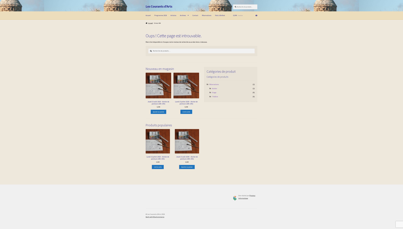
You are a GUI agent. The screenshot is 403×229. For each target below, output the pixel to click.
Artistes (173, 15)
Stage (214, 92)
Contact (195, 15)
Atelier (214, 88)
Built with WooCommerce (155, 217)
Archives (183, 15)
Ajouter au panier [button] (158, 112)
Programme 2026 (160, 15)
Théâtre (215, 97)
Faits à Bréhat (220, 15)
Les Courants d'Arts (159, 6)
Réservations (206, 15)
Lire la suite (186, 112)
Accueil (148, 15)
